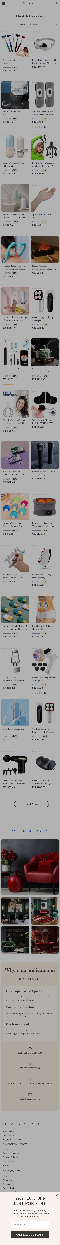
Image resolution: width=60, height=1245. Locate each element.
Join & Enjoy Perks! (30, 1234)
